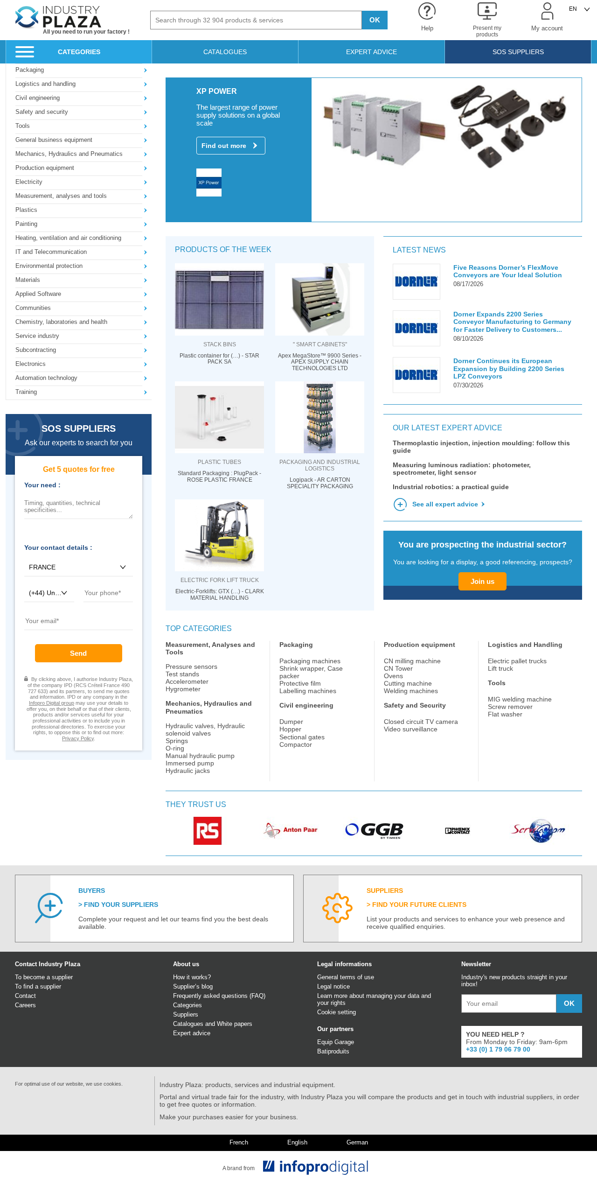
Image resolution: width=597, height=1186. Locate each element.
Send (78, 653)
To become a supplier (44, 977)
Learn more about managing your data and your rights (374, 999)
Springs (177, 740)
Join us (482, 581)
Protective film (300, 683)
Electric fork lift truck (219, 580)
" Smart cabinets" (320, 344)
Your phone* (99, 605)
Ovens (393, 676)
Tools (497, 683)
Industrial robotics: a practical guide (451, 487)
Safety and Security (415, 705)
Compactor (295, 744)
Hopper (290, 729)
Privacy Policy (78, 738)
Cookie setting (336, 1012)
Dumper (291, 721)
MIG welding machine (520, 699)
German (357, 1142)
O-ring (175, 748)
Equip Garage (335, 1042)
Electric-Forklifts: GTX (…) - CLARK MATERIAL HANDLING (219, 595)
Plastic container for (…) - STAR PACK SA (219, 359)
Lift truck (500, 668)
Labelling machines (307, 691)
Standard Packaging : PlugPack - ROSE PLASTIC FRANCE (219, 476)
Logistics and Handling (525, 644)
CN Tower (398, 668)
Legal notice (333, 986)
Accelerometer (187, 681)
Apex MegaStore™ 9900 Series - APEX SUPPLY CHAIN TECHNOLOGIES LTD (319, 362)
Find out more (223, 145)
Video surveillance (410, 729)
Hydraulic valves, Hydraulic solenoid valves (205, 729)
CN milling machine (412, 661)
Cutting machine (408, 683)
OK (374, 20)
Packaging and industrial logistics (319, 465)
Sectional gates (302, 737)
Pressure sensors (191, 666)
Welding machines (411, 691)
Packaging (296, 644)
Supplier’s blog (193, 986)
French (238, 1142)
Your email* (39, 633)
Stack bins (219, 344)
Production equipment (419, 644)
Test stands (182, 674)
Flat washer (505, 714)
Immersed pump (190, 763)
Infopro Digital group (51, 703)
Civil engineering (306, 705)
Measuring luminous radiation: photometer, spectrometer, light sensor (462, 468)
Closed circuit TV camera (421, 721)
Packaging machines (309, 661)
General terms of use (345, 977)
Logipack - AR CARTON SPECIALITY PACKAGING (320, 483)
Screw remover (510, 706)
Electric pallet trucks (517, 661)
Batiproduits (333, 1051)
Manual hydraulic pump (200, 755)
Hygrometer (183, 689)
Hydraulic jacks (188, 770)
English (297, 1142)
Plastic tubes (219, 462)
